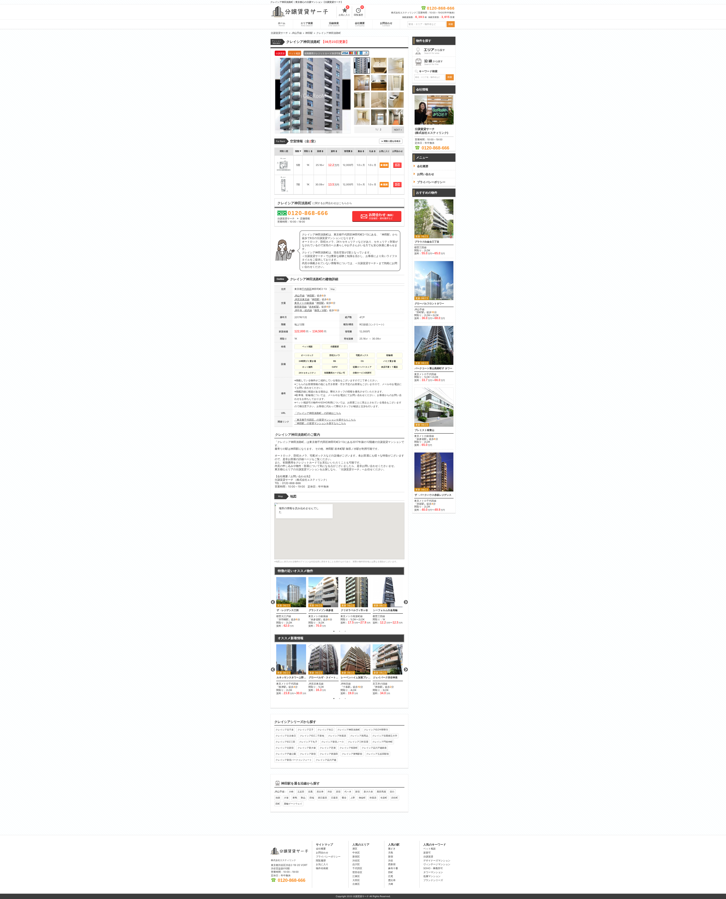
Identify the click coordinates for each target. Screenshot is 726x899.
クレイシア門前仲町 (382, 741)
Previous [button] (273, 602)
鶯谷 (344, 797)
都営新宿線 (300, 306)
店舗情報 (305, 218)
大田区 (356, 880)
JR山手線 (299, 295)
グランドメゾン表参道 (321, 610)
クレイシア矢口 (325, 729)
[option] (291, 602)
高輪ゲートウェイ (293, 803)
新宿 (357, 791)
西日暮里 (322, 797)
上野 (352, 797)
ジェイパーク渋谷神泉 (385, 677)
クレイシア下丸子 (308, 741)
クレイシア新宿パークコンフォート (293, 759)
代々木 (347, 791)
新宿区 (356, 856)
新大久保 (368, 791)
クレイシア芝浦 (328, 747)
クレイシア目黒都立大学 (384, 735)
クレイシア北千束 (284, 729)
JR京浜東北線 (301, 299)
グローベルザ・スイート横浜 (323, 677)
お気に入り (344, 11)
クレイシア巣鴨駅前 (352, 753)
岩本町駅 (314, 306)
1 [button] (334, 631)
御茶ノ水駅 (320, 310)
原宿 (338, 791)
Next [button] (405, 602)
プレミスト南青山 (424, 430)
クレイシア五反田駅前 (377, 753)
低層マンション (432, 876)
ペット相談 (429, 848)
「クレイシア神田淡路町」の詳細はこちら (317, 413)
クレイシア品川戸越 (326, 759)
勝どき (392, 848)
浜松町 (394, 797)
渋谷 (329, 791)
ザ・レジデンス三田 (288, 610)
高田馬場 (381, 791)
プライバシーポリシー (328, 856)
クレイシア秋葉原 (337, 735)
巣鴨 (294, 797)
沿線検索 (334, 24)
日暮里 (334, 797)
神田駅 (310, 295)
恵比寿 (320, 791)
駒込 (303, 797)
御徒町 (362, 797)
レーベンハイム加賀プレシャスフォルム (355, 677)
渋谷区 (356, 860)
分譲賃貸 (428, 856)
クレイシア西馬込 (359, 735)
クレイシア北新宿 (284, 747)
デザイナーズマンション (436, 860)
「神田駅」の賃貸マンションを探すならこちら (320, 423)
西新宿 (392, 864)
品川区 (356, 864)
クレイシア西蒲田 (329, 753)
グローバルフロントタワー (429, 303)
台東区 (356, 883)
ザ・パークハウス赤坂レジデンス (433, 495)
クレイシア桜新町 (349, 747)
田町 (277, 803)
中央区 (356, 852)
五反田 (300, 791)
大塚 (286, 797)
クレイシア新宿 (308, 753)
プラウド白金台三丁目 (427, 241)
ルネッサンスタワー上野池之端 (291, 677)
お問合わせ (386, 24)
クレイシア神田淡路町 (348, 729)
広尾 (390, 876)
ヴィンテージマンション (436, 864)
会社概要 (360, 24)
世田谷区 (357, 872)
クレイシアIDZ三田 (285, 741)
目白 (392, 791)
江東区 (356, 876)
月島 (390, 852)
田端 (311, 797)
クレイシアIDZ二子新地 (312, 735)
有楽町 (383, 797)
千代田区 (307, 288)
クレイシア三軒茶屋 (358, 741)
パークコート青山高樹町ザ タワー (433, 368)
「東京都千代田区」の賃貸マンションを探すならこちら (325, 419)
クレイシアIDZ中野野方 (376, 729)
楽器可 (427, 852)
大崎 (291, 791)
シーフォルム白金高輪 (385, 610)
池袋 (277, 797)
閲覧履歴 (358, 11)
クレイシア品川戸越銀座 (374, 747)
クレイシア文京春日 (285, 735)
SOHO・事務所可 (433, 868)
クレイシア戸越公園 (285, 753)
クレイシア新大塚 (307, 747)
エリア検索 (307, 24)
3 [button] (345, 631)
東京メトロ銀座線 (304, 302)
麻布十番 (393, 868)
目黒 (310, 791)
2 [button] (339, 631)
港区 (354, 848)
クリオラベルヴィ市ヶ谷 (354, 610)
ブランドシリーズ (433, 880)
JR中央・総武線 (303, 310)
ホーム (281, 24)
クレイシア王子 (305, 729)
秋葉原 (373, 797)
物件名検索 (322, 868)
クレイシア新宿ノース (332, 741)
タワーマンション (433, 872)
